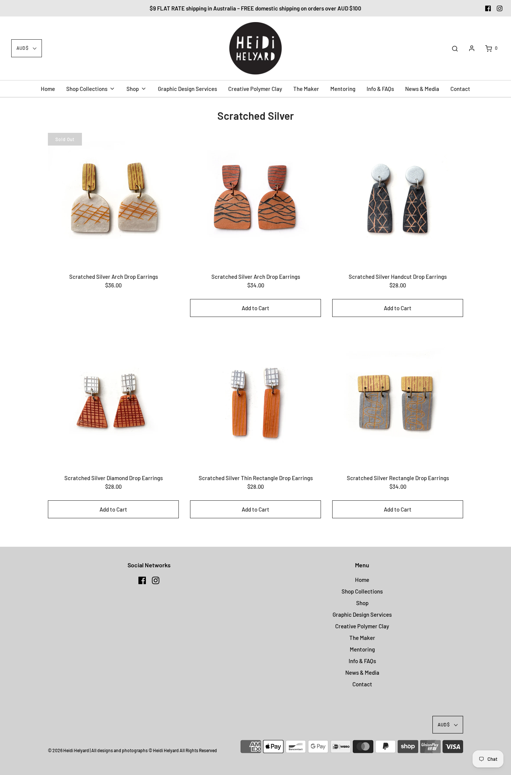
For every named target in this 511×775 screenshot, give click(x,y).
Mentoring (362, 649)
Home (362, 579)
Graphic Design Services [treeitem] (187, 88)
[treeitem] (90, 88)
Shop (362, 602)
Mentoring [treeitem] (342, 88)
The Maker (362, 637)
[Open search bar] (455, 48)
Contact (362, 684)
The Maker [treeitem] (306, 88)
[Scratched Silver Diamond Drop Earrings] (113, 399)
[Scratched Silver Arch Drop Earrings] (113, 198)
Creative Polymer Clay (362, 626)
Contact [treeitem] (460, 88)
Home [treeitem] (48, 88)
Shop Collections (362, 591)
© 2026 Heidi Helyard (68, 750)
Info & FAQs (362, 660)
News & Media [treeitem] (422, 88)
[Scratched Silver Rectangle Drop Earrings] (397, 399)
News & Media (362, 672)
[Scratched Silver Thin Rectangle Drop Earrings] (255, 399)
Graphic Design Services (362, 614)
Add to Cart (255, 308)
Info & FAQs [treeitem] (380, 88)
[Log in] (471, 48)
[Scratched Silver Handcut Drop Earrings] (397, 198)
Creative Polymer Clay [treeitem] (255, 88)
